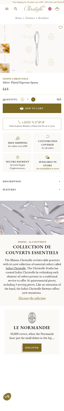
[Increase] (33, 99)
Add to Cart (34, 108)
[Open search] (15, 8)
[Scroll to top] (54, 401)
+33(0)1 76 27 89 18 (33, 122)
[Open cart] (57, 8)
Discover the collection (32, 298)
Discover (32, 347)
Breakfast (43, 18)
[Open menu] (6, 8)
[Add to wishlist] (60, 27)
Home (18, 18)
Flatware (30, 18)
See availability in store (47, 168)
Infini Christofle (16, 78)
